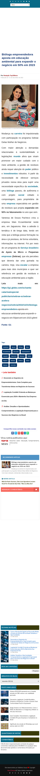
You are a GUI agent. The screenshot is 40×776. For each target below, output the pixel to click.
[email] (24, 1)
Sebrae (28, 360)
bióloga (10, 190)
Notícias (13, 360)
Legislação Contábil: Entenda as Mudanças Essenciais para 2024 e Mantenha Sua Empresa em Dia (19, 396)
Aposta (13, 347)
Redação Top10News (11, 75)
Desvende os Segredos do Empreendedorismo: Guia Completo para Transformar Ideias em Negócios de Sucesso (18, 382)
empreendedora (9, 309)
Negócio (5, 360)
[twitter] (10, 1)
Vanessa (5, 365)
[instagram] (18, 1)
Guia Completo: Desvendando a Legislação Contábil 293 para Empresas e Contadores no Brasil (23, 717)
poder (28, 169)
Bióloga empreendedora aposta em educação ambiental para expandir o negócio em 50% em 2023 (24, 464)
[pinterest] (29, 1)
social (21, 195)
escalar (24, 265)
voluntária (13, 365)
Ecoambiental (6, 351)
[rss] (21, 1)
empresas (6, 256)
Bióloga (21, 347)
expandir (5, 356)
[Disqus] (20, 544)
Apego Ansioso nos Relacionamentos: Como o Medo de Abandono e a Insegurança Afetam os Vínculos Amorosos (24, 709)
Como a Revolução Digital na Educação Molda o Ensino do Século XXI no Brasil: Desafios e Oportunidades (24, 633)
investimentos (11, 173)
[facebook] (13, 1)
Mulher (29, 356)
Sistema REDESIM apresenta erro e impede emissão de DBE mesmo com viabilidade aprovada (23, 693)
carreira (18, 133)
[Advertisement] (20, 29)
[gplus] (16, 1)
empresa (11, 203)
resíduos (20, 360)
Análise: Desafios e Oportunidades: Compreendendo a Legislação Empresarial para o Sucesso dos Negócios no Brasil (20, 411)
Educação (16, 351)
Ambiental (5, 347)
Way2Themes (11, 770)
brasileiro (33, 248)
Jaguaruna (13, 356)
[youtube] (26, 1)
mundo (16, 156)
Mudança (22, 356)
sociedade (33, 186)
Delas (27, 347)
